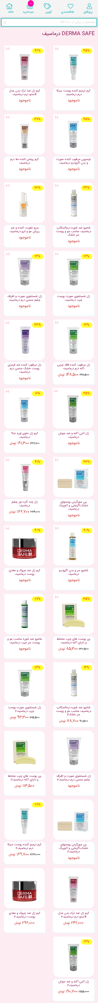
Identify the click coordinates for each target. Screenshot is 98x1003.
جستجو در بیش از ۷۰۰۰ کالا (77, 22)
